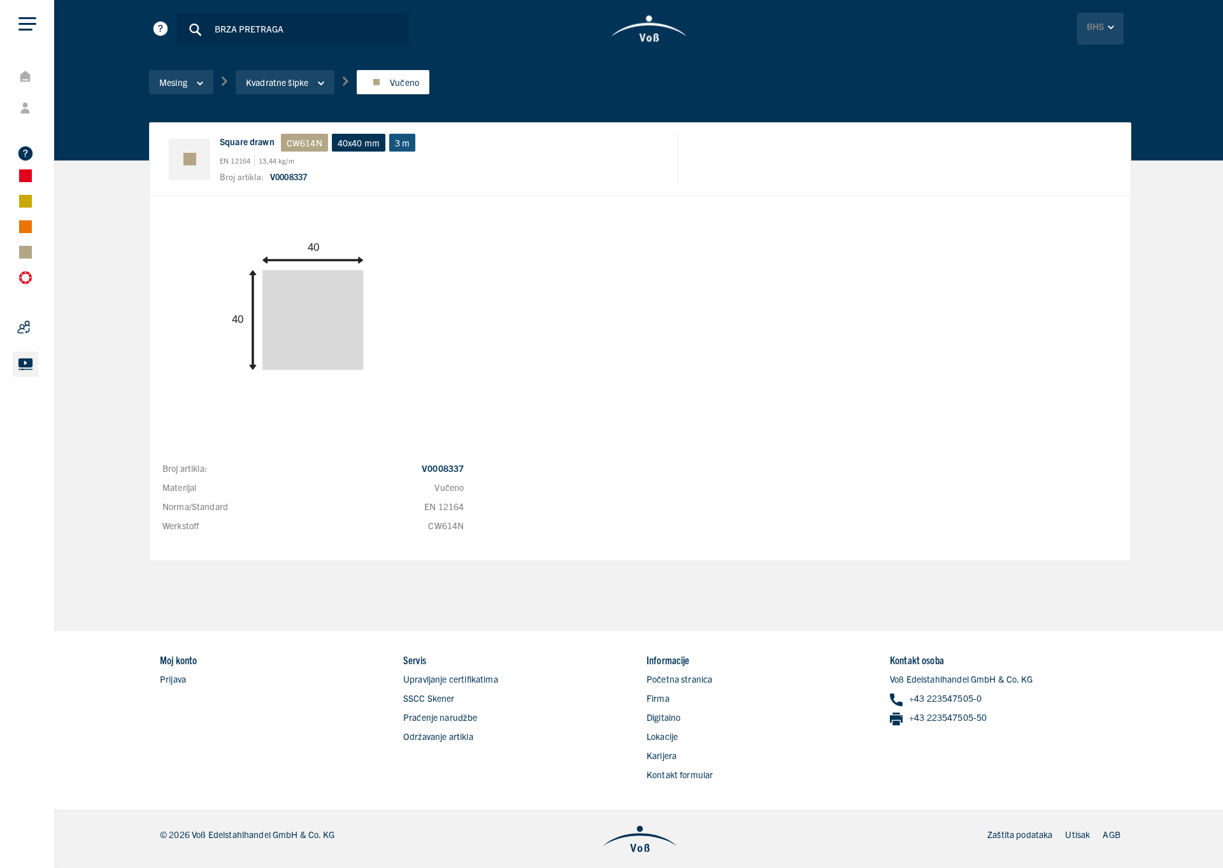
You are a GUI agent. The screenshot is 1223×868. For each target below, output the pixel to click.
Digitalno (663, 717)
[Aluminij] (57, 201)
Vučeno (404, 82)
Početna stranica (679, 679)
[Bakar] (57, 226)
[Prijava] (57, 108)
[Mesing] (57, 252)
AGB (1111, 834)
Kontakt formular (680, 774)
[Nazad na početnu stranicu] (649, 28)
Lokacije (662, 736)
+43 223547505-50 (948, 717)
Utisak (1077, 834)
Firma (658, 698)
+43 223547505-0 (945, 698)
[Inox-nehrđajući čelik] (57, 176)
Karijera (661, 755)
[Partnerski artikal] (57, 327)
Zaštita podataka (1019, 834)
